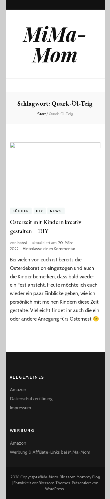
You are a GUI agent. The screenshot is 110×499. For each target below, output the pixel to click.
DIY (39, 211)
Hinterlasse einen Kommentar (49, 248)
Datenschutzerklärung (31, 398)
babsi (22, 242)
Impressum (20, 407)
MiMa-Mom (55, 44)
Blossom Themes (54, 482)
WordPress (54, 488)
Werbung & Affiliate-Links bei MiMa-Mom (50, 452)
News (56, 211)
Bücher (20, 211)
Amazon (18, 389)
